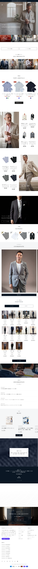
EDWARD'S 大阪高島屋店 (6, 551)
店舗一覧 (3, 542)
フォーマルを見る (6, 221)
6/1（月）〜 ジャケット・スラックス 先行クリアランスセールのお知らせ (12, 399)
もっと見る (19, 360)
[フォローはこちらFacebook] (2, 561)
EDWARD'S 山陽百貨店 (5, 556)
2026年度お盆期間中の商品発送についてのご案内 (8, 388)
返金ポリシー (30, 538)
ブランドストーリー (21, 530)
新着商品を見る (19, 102)
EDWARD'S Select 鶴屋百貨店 (7, 558)
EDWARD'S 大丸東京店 (5, 546)
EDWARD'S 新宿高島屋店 (6, 544)
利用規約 (29, 533)
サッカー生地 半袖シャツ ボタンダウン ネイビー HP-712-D (30, 94)
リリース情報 (20, 535)
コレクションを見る (6, 30)
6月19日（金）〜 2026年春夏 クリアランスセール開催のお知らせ (11, 394)
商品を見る (19, 294)
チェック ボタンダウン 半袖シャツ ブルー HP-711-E (19, 94)
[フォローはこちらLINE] (17, 561)
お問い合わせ (20, 538)
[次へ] (36, 64)
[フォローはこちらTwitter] (4, 561)
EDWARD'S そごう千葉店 (6, 549)
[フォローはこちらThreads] (9, 561)
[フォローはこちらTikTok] (14, 561)
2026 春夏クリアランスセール (8, 428)
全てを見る (4, 145)
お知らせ (19, 533)
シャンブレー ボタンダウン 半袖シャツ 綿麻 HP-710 (7, 94)
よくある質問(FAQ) (31, 530)
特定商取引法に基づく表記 (32, 535)
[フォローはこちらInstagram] (7, 561)
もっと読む (19, 435)
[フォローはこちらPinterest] (12, 561)
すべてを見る (19, 384)
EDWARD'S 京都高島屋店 (6, 553)
